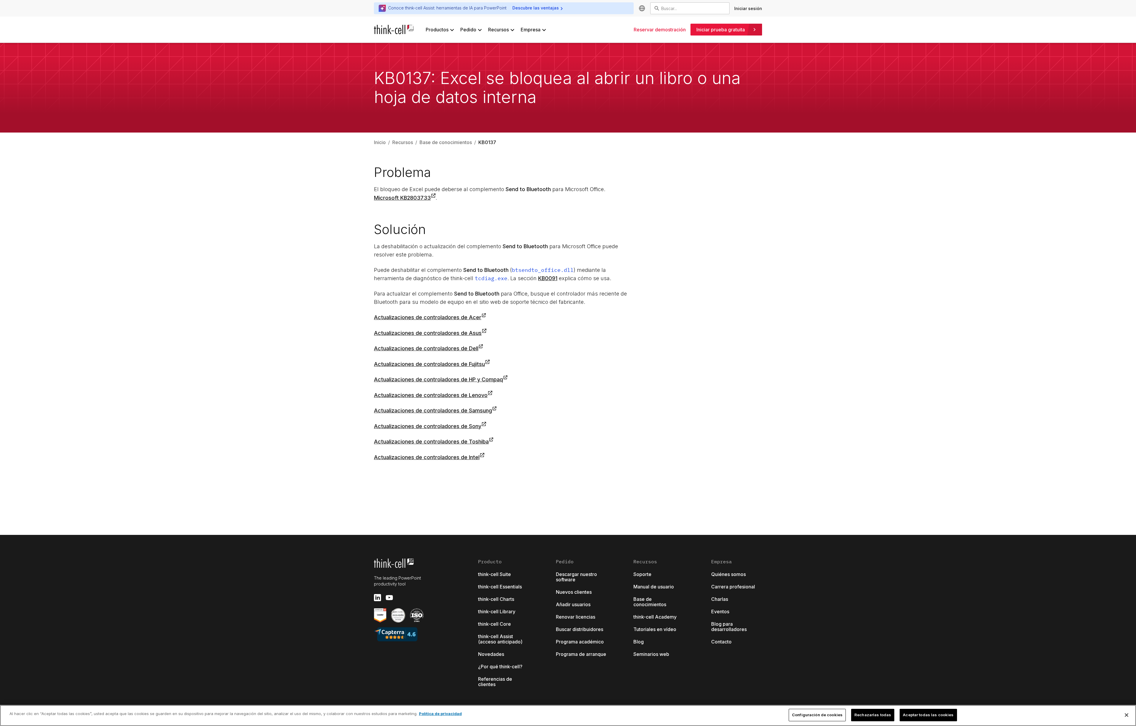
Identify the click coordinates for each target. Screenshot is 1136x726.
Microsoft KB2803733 (402, 198)
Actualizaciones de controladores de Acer (427, 317)
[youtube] (389, 597)
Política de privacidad (440, 713)
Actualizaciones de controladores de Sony (427, 426)
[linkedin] (377, 597)
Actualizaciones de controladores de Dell (426, 348)
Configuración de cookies (817, 714)
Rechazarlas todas (872, 714)
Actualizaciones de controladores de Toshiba (431, 441)
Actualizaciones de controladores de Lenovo (431, 395)
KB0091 (547, 278)
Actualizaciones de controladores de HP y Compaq (438, 379)
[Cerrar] (1126, 715)
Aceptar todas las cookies (928, 714)
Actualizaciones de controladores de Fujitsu (429, 364)
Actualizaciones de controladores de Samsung (433, 410)
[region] (568, 715)
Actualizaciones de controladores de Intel (427, 457)
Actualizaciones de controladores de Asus (428, 333)
